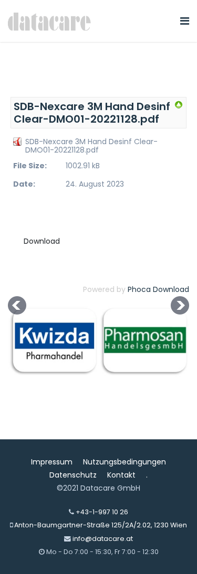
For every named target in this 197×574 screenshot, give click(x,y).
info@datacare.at (102, 538)
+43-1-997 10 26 (102, 511)
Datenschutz (73, 475)
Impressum (51, 462)
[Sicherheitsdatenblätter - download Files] (178, 105)
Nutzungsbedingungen (124, 462)
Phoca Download (158, 289)
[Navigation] (184, 21)
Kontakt (121, 475)
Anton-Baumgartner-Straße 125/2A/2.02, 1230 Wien (100, 525)
